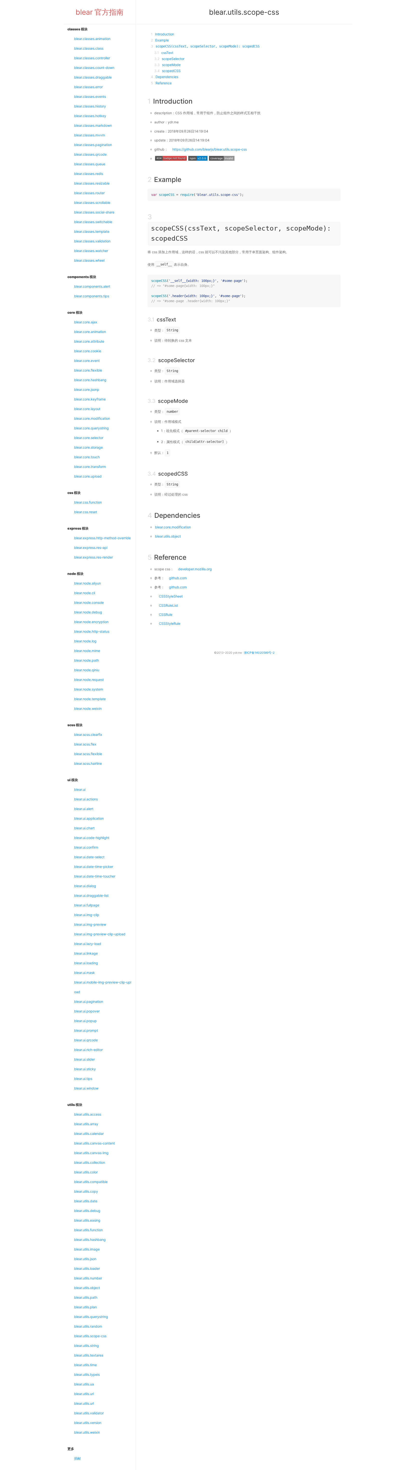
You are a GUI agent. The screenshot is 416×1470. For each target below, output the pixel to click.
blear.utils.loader (87, 1268)
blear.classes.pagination (93, 145)
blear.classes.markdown (93, 125)
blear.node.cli (84, 593)
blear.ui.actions (86, 799)
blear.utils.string (86, 1346)
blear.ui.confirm (86, 847)
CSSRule (165, 614)
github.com (178, 578)
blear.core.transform (90, 467)
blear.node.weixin (88, 708)
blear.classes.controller (92, 58)
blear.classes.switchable (93, 222)
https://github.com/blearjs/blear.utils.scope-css (209, 149)
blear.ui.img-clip (86, 915)
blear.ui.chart (84, 828)
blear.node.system (88, 689)
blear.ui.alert (83, 809)
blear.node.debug (88, 612)
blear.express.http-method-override (102, 538)
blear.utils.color (86, 1172)
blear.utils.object (87, 1288)
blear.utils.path (85, 1297)
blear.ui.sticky (85, 1069)
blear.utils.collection (89, 1162)
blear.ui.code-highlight (91, 838)
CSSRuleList (168, 605)
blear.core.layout (87, 409)
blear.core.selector (88, 438)
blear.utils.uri (84, 1394)
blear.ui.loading (86, 963)
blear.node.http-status (91, 631)
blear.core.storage (88, 447)
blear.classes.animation (92, 39)
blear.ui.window (86, 1088)
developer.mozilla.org (195, 569)
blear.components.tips (91, 296)
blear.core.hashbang (90, 380)
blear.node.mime (87, 651)
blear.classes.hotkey (90, 116)
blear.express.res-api (90, 547)
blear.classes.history (90, 106)
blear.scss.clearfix (88, 734)
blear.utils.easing (87, 1220)
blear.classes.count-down (94, 68)
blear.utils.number (88, 1278)
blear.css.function (88, 502)
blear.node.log (85, 641)
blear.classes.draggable (93, 77)
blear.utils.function (88, 1230)
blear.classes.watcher (91, 251)
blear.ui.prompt (86, 1030)
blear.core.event (87, 361)
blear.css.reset (85, 512)
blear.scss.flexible (88, 754)
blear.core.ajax (85, 322)
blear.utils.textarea (88, 1355)
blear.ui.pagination (88, 1001)
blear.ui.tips (83, 1079)
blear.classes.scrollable (92, 202)
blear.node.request (89, 680)
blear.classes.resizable (92, 183)
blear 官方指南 (100, 12)
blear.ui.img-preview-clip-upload (99, 934)
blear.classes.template (91, 231)
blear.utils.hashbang (90, 1239)
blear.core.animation (90, 332)
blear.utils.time (85, 1365)
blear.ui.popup (85, 1021)
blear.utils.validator (89, 1413)
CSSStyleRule (169, 623)
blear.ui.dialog (85, 886)
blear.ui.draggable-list (91, 895)
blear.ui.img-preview (90, 924)
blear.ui (79, 789)
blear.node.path (86, 660)
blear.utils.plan (85, 1307)
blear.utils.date (85, 1201)
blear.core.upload (88, 476)
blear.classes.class (88, 48)
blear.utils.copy (86, 1191)
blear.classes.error (88, 87)
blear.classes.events (90, 96)
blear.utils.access (87, 1114)
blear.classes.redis (88, 174)
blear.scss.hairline (88, 763)
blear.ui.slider (84, 1059)
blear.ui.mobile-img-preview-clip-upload (102, 987)
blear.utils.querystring (91, 1317)
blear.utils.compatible (91, 1182)
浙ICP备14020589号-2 (259, 652)
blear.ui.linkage (86, 953)
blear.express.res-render (93, 557)
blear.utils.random (88, 1326)
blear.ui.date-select (89, 857)
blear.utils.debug (87, 1211)
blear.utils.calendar (89, 1133)
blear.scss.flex (85, 744)
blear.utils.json (85, 1259)
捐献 (77, 1458)
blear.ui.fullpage (86, 905)
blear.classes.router (89, 193)
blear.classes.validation (92, 241)
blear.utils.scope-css (90, 1336)
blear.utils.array (86, 1124)
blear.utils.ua (84, 1384)
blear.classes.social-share (94, 212)
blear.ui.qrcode (86, 1040)
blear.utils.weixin (87, 1432)
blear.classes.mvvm (89, 135)
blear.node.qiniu (86, 670)
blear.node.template (90, 699)
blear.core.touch (87, 457)
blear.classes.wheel (89, 260)
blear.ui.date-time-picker (93, 867)
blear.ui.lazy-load (87, 944)
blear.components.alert (92, 286)
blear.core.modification (92, 418)
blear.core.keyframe (90, 399)
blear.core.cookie (87, 351)
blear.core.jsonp (86, 389)
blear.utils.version (87, 1423)
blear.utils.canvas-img (91, 1153)
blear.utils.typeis (87, 1374)
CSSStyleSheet (171, 596)
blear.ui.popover (87, 1011)
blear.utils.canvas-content (94, 1143)
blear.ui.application (89, 818)
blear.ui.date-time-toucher (94, 876)
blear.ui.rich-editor (88, 1050)
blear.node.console (89, 602)
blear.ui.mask (84, 973)
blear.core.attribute (89, 341)
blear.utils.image (87, 1249)
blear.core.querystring (91, 428)
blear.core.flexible (88, 370)
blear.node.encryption (91, 622)
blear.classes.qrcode (90, 154)
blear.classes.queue (89, 164)
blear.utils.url (84, 1403)
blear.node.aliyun (87, 583)
